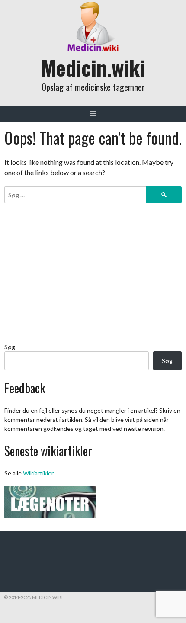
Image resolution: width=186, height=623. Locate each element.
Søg (9, 346)
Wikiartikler (38, 473)
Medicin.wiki (93, 67)
